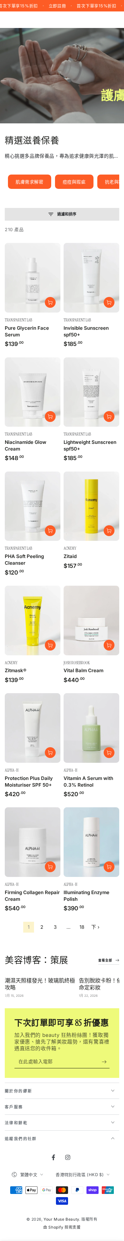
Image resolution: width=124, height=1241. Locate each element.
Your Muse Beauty (61, 1219)
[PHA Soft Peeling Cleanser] (32, 506)
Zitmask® (15, 670)
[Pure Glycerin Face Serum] (32, 278)
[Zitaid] (91, 506)
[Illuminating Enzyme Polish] (91, 842)
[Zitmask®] (32, 620)
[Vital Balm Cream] (91, 620)
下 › (95, 927)
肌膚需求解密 (30, 181)
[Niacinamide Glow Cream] (32, 392)
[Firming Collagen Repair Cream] (32, 842)
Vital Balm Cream (83, 670)
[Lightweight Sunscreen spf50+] (91, 392)
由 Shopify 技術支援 (61, 1227)
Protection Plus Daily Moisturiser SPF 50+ (29, 781)
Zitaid (70, 556)
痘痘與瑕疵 (74, 181)
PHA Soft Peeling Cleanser (24, 559)
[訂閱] (106, 1062)
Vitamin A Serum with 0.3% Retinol (88, 781)
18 (82, 927)
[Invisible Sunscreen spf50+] (91, 278)
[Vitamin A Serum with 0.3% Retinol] (91, 728)
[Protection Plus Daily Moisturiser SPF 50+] (32, 728)
